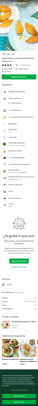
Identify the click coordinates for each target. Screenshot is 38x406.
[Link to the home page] (19, 4)
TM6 (8, 54)
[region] (19, 387)
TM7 (3, 54)
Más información (19, 267)
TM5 (13, 54)
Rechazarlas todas (19, 396)
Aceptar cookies (19, 402)
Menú (4, 5)
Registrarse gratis (19, 77)
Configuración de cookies (19, 390)
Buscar (33, 5)
